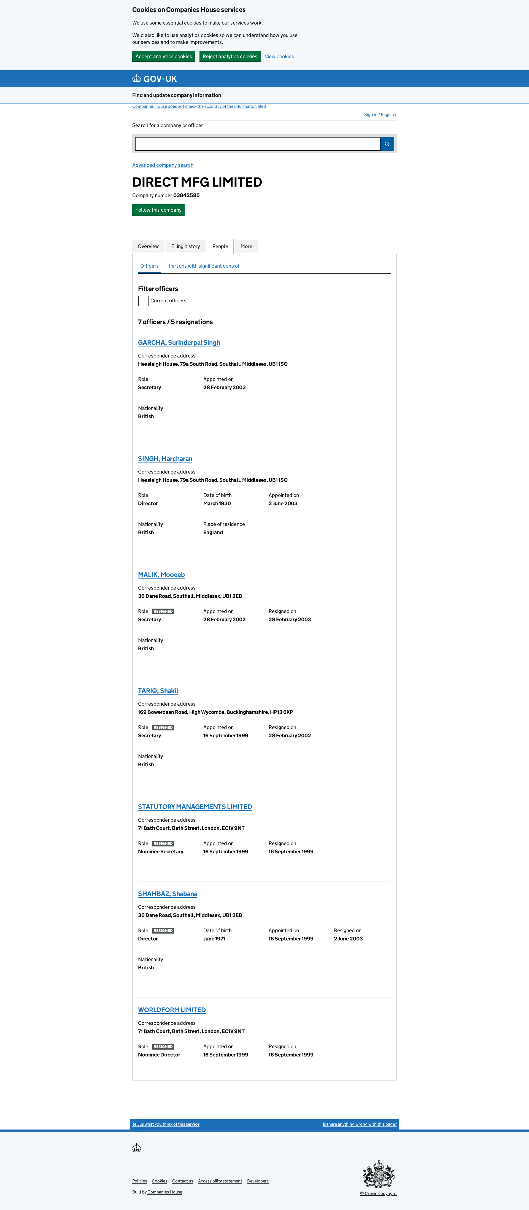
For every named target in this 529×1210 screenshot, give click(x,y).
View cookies (279, 56)
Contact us (182, 1181)
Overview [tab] (148, 246)
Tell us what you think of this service (165, 1124)
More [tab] (246, 246)
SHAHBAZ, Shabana (167, 894)
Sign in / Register (380, 114)
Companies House (164, 1192)
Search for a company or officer (167, 125)
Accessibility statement (220, 1181)
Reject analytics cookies (230, 56)
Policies (139, 1181)
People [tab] (220, 246)
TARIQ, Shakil (158, 691)
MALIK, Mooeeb (161, 575)
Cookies (159, 1181)
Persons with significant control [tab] (204, 266)
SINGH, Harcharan (165, 459)
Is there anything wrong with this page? (360, 1124)
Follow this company (158, 210)
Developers (258, 1181)
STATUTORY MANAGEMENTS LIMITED (195, 807)
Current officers (168, 300)
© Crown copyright (378, 1193)
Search (387, 144)
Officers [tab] (149, 266)
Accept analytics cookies (164, 56)
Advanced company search (162, 165)
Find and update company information (176, 95)
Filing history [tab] (185, 246)
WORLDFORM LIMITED (172, 1010)
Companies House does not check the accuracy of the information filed (199, 106)
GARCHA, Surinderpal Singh (179, 342)
